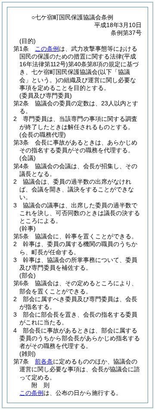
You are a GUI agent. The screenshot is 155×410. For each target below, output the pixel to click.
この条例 (47, 48)
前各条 (44, 361)
